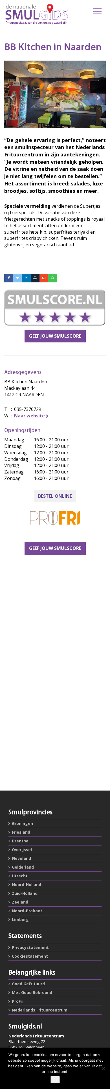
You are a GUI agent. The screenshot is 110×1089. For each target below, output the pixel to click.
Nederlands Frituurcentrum (39, 1010)
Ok (55, 1079)
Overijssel (22, 849)
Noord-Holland (26, 884)
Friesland (21, 832)
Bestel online (55, 496)
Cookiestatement (30, 956)
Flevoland (21, 858)
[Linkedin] (26, 278)
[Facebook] (8, 278)
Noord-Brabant (27, 910)
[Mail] (43, 278)
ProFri (17, 1001)
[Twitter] (17, 278)
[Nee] (103, 1068)
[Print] (35, 278)
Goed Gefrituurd (28, 983)
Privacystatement (30, 947)
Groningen (22, 823)
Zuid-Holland (25, 893)
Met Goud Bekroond (32, 992)
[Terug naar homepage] (36, 14)
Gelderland (23, 867)
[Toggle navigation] (97, 11)
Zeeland (20, 902)
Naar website (29, 416)
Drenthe (20, 841)
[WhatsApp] (52, 278)
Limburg (20, 919)
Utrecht (20, 875)
